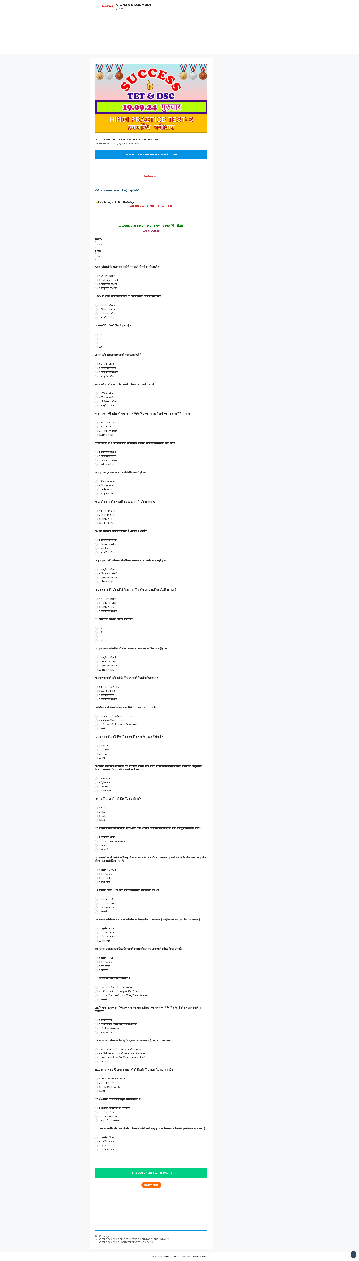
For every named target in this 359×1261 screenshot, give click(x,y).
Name (99, 239)
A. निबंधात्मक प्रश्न (107, 481)
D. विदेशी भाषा (105, 790)
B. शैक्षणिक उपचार (106, 874)
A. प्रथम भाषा (104, 778)
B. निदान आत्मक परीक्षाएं (109, 309)
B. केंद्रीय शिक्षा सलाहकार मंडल (112, 841)
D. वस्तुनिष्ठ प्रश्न (106, 493)
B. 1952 (102, 811)
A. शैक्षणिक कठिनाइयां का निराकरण (114, 1108)
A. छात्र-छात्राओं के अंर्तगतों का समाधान (115, 987)
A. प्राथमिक (103, 745)
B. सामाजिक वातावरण (108, 903)
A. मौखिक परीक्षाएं (106, 393)
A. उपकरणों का (105, 1020)
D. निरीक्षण (103, 970)
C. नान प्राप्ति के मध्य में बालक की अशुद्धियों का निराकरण (123, 995)
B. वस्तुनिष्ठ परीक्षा (106, 426)
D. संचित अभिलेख (106, 1149)
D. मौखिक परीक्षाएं (106, 435)
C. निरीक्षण (103, 1145)
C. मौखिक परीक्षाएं (106, 548)
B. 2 (100, 632)
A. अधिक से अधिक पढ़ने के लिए (112, 1078)
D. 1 (100, 640)
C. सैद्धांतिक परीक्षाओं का (109, 1028)
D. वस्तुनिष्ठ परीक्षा (106, 317)
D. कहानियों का (105, 1032)
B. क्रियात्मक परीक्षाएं (107, 368)
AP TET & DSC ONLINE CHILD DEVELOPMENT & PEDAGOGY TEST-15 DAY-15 (134, 1239)
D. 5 (100, 346)
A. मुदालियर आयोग (107, 837)
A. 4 (101, 628)
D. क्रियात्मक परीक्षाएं (108, 611)
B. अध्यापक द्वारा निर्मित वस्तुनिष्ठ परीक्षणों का (118, 1024)
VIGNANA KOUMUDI (133, 4)
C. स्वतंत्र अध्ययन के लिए (109, 1087)
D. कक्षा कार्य (104, 882)
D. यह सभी (103, 849)
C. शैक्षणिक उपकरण (107, 936)
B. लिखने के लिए (106, 1082)
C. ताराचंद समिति (106, 845)
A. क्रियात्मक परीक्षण (107, 422)
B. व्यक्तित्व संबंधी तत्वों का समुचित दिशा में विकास (119, 991)
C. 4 (101, 342)
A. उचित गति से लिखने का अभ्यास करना (116, 716)
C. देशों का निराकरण (108, 1116)
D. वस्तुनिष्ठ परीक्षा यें (107, 288)
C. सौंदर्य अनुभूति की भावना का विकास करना (118, 724)
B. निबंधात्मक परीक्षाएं (108, 544)
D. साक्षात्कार (104, 940)
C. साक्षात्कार (104, 966)
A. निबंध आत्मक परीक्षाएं (109, 687)
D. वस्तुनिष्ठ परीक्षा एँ (107, 376)
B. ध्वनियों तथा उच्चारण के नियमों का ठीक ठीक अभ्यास (122, 1053)
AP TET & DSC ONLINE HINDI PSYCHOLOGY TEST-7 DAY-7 (126, 1242)
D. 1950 (102, 820)
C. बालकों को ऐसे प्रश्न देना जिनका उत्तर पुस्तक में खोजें (122, 1057)
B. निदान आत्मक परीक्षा (109, 280)
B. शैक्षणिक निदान (106, 932)
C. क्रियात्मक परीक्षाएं (108, 284)
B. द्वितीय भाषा (104, 782)
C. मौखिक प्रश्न (105, 489)
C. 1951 (102, 816)
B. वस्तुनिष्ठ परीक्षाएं (107, 691)
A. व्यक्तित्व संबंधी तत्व (108, 899)
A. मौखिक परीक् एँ (106, 364)
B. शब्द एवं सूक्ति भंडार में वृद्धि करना (114, 720)
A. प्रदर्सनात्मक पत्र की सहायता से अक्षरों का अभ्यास (120, 1049)
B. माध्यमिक (104, 749)
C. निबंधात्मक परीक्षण (108, 430)
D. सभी (102, 728)
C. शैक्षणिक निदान (107, 878)
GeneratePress (199, 1256)
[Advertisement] (179, 34)
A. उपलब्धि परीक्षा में (107, 305)
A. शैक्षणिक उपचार (106, 928)
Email (98, 250)
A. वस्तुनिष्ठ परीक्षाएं (107, 569)
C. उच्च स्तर (103, 753)
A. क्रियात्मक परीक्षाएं (107, 540)
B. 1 (100, 338)
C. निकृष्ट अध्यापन (107, 907)
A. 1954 (102, 807)
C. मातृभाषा (104, 786)
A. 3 (100, 334)
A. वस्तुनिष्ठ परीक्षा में (107, 452)
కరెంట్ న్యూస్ (104, 1236)
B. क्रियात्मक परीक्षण (107, 456)
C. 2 (101, 636)
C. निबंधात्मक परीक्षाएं (108, 372)
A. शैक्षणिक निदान (106, 958)
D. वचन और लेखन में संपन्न (111, 1120)
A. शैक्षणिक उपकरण (107, 869)
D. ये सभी (103, 911)
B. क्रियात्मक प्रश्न (106, 485)
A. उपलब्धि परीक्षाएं (107, 276)
